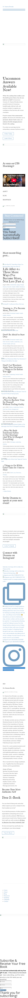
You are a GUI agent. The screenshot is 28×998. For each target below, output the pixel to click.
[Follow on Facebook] (10, 210)
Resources (7, 896)
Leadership (17, 342)
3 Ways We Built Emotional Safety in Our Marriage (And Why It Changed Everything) (13, 435)
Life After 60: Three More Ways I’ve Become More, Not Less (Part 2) (13, 275)
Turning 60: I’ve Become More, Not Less (14, 309)
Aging (18, 285)
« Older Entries (7, 491)
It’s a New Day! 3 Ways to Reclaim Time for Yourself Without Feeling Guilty (14, 401)
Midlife (17, 287)
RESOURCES (7, 200)
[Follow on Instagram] (18, 210)
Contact (6, 901)
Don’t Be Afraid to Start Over (14, 335)
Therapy (5, 475)
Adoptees (6, 899)
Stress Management (13, 409)
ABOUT (5, 191)
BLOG (5, 196)
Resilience (22, 287)
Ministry (9, 315)
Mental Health (6, 344)
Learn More (14, 36)
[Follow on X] (12, 210)
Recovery (18, 472)
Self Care (13, 344)
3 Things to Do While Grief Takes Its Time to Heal (13, 467)
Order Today (8, 134)
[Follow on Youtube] (15, 210)
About (5, 892)
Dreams (5, 287)
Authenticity (13, 285)
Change (22, 285)
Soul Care (5, 409)
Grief (4, 342)
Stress (9, 376)
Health (13, 287)
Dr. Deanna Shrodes (8, 7)
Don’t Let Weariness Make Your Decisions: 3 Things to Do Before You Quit (13, 368)
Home (5, 890)
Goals (20, 339)
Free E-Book (8, 833)
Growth (9, 287)
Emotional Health (14, 313)
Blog (5, 894)
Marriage (12, 442)
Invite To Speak (9, 546)
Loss (21, 342)
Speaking (6, 898)
